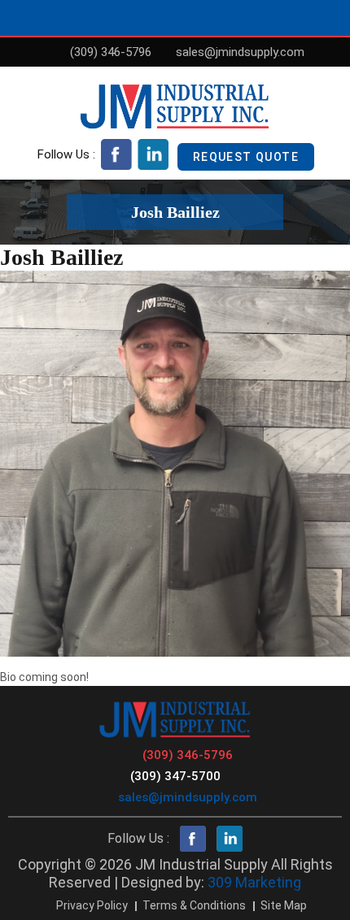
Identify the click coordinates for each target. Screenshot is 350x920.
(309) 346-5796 (110, 52)
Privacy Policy (92, 905)
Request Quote (246, 156)
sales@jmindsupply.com (240, 52)
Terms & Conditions (194, 905)
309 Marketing (254, 882)
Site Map (283, 905)
